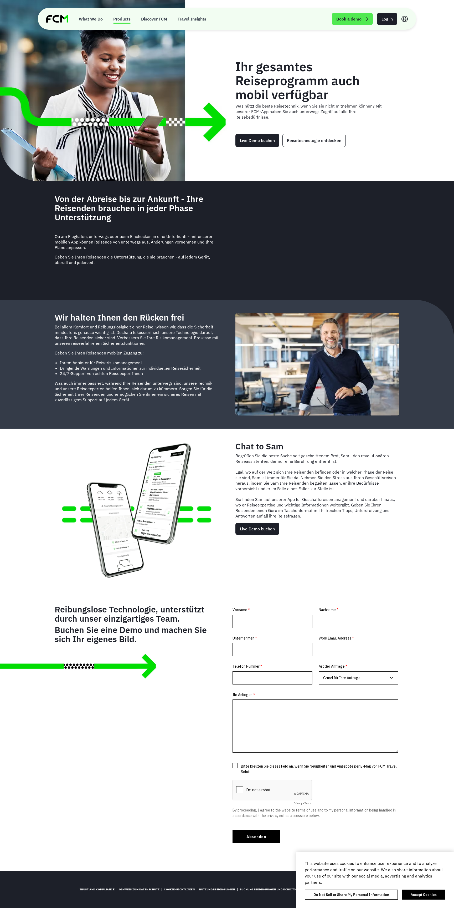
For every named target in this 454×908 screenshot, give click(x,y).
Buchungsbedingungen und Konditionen (271, 889)
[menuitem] (91, 19)
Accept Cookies (424, 894)
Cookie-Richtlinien (179, 889)
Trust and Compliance (97, 889)
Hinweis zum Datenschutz (139, 889)
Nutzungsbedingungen (217, 889)
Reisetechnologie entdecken (314, 140)
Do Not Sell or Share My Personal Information (351, 894)
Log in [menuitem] (387, 19)
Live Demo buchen (257, 140)
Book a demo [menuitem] (349, 19)
